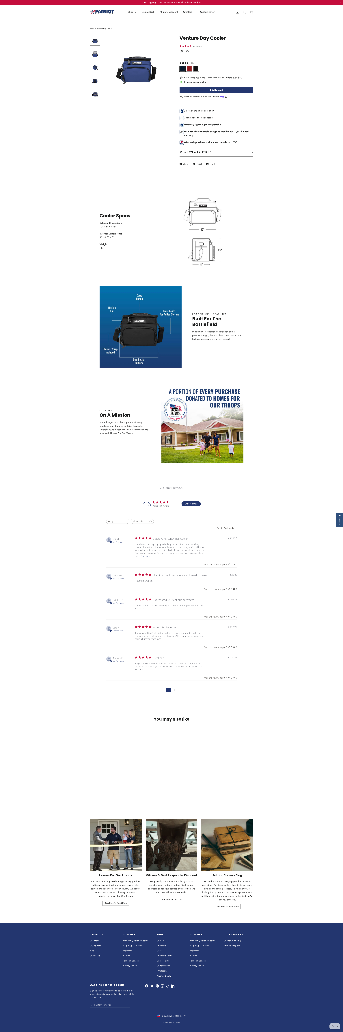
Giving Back (147, 12)
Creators (188, 12)
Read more (145, 556)
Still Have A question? (195, 152)
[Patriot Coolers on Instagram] (162, 986)
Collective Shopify (232, 940)
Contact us (95, 955)
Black (196, 68)
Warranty (127, 950)
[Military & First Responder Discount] (171, 845)
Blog (92, 950)
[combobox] (117, 521)
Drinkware (161, 945)
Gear (159, 950)
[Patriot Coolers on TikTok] (167, 986)
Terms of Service (131, 960)
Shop (131, 12)
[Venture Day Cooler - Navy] (91, 782)
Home (92, 28)
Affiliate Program (232, 945)
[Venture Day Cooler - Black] (98, 782)
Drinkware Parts (164, 955)
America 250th (164, 975)
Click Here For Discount (171, 899)
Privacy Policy (130, 965)
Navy (182, 68)
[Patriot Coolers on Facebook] (146, 986)
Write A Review (191, 503)
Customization (207, 12)
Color (187, 63)
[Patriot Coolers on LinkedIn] (172, 986)
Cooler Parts (163, 960)
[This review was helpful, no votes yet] (229, 564)
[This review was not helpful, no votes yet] (234, 564)
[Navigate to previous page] (161, 690)
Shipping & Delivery (132, 945)
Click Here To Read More (115, 903)
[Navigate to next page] (181, 690)
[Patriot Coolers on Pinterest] (157, 986)
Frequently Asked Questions (136, 940)
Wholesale (162, 970)
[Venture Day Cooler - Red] (95, 782)
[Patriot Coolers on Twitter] (152, 986)
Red (189, 68)
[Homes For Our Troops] (116, 845)
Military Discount (169, 12)
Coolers (160, 940)
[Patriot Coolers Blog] (227, 845)
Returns (126, 955)
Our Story (94, 940)
